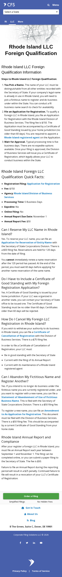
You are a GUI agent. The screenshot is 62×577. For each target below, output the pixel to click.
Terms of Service (41, 571)
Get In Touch (32, 507)
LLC (12, 21)
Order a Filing (31, 496)
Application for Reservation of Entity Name (26, 242)
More (20, 21)
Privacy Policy (20, 571)
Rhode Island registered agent (22, 137)
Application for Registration (43, 183)
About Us (32, 514)
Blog (32, 520)
